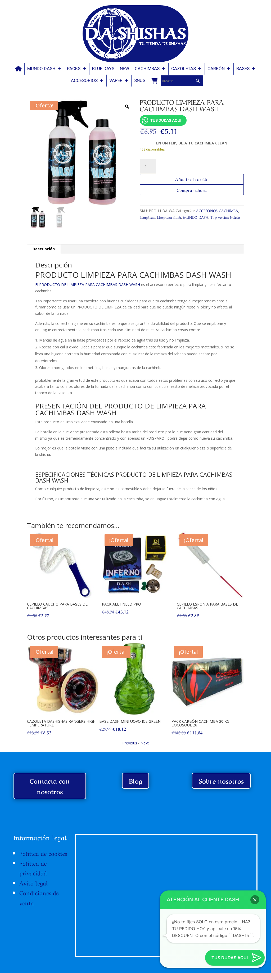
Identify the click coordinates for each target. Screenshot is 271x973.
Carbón (216, 68)
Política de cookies (43, 853)
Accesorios (84, 80)
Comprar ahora (192, 190)
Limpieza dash (169, 217)
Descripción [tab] (44, 248)
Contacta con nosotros (49, 786)
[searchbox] (182, 80)
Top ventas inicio (225, 217)
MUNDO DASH (41, 68)
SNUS (139, 80)
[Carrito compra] (154, 81)
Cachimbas (147, 68)
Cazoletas (183, 68)
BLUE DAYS (103, 68)
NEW (124, 68)
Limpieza (147, 217)
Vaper (116, 80)
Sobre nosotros (221, 780)
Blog (135, 780)
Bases (243, 68)
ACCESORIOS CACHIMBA (217, 210)
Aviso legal (33, 882)
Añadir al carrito (192, 179)
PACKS (73, 68)
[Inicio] (18, 69)
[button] (197, 80)
